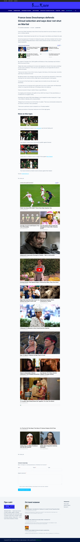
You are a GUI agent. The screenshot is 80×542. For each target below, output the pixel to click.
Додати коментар (22, 473)
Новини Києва (17, 10)
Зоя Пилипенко (28, 510)
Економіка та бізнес (26, 10)
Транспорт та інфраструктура (47, 10)
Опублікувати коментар (24, 489)
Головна (10, 10)
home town (38, 128)
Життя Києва (36, 10)
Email (34, 467)
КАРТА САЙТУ (67, 505)
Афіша (62, 10)
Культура (58, 10)
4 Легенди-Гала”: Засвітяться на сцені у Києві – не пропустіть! (37, 519)
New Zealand (50, 156)
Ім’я (19, 467)
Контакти (66, 507)
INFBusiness (38, 540)
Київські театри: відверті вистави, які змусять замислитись (37, 530)
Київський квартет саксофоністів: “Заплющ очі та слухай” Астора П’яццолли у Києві (42, 509)
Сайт (49, 467)
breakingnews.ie (25, 173)
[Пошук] (75, 10)
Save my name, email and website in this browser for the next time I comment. (34, 486)
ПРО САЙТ (66, 503)
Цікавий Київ (69, 10)
